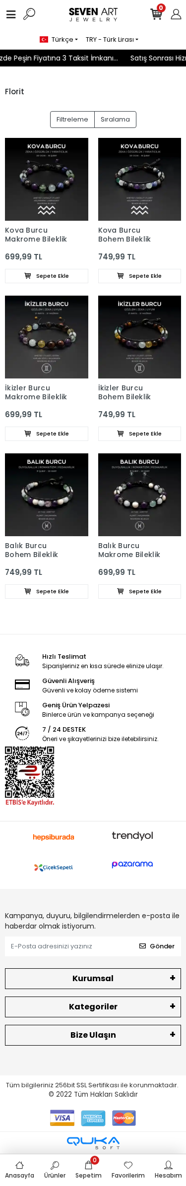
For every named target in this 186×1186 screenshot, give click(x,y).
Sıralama (115, 119)
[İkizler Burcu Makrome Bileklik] (46, 337)
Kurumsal (93, 978)
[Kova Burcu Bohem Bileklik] (140, 179)
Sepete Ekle (52, 276)
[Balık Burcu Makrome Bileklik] (140, 495)
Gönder (162, 946)
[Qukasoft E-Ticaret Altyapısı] (93, 1143)
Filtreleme (72, 119)
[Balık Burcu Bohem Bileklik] (46, 495)
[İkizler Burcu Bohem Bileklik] (140, 337)
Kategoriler (93, 1006)
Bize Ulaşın (93, 1035)
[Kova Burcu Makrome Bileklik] (46, 179)
